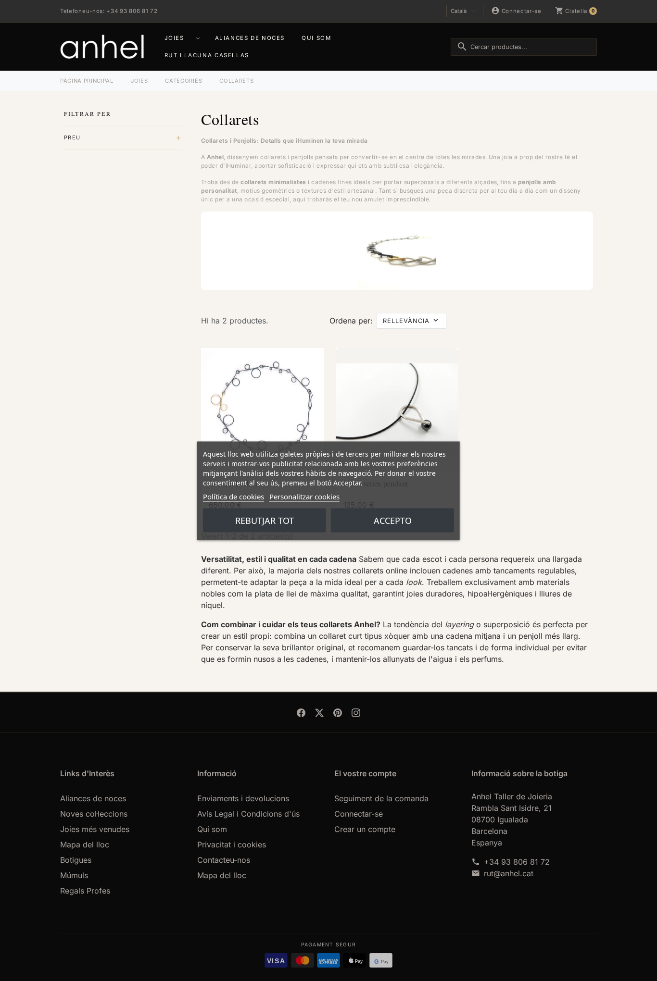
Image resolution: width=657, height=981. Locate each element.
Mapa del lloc (84, 844)
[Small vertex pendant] (397, 409)
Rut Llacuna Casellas (206, 55)
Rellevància (406, 320)
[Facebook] (301, 713)
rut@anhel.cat (508, 873)
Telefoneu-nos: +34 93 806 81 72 (108, 11)
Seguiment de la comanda (381, 798)
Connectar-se (358, 814)
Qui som (316, 38)
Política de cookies (233, 496)
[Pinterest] (337, 713)
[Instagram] (356, 713)
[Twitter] (319, 713)
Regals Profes (85, 890)
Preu (72, 137)
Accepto (393, 520)
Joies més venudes (94, 829)
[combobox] (524, 47)
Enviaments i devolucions (243, 798)
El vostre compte (365, 773)
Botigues (75, 860)
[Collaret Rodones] (262, 409)
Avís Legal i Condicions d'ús (248, 814)
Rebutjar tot (264, 520)
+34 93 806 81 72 (517, 862)
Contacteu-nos (223, 860)
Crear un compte (364, 829)
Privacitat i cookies (231, 844)
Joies (174, 38)
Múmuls (74, 875)
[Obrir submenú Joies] (199, 38)
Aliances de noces (250, 38)
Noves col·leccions (93, 814)
